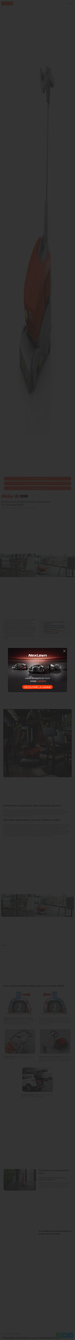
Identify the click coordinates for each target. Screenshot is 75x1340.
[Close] (65, 650)
